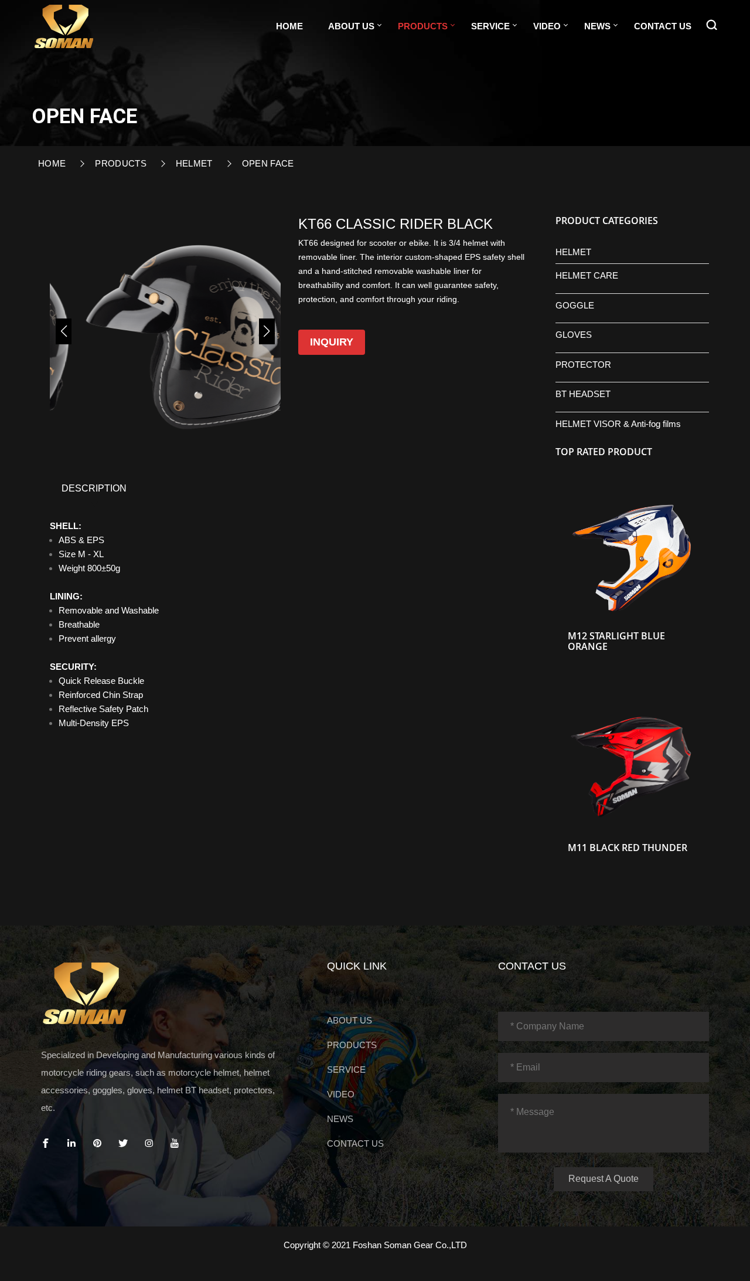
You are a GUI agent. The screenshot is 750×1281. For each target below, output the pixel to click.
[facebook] (45, 1143)
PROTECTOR (583, 365)
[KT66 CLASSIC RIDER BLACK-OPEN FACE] (64, 25)
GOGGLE (574, 305)
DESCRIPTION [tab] (94, 488)
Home (289, 26)
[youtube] (174, 1143)
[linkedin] (71, 1143)
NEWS (597, 26)
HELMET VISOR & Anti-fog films (618, 424)
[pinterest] (97, 1143)
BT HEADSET (583, 394)
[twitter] (123, 1143)
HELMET (194, 163)
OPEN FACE (268, 163)
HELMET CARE (586, 275)
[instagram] (149, 1143)
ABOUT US (351, 26)
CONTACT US (662, 26)
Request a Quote (603, 1179)
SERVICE (490, 26)
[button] (63, 331)
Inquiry (331, 342)
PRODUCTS (423, 26)
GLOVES (573, 335)
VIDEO (547, 26)
